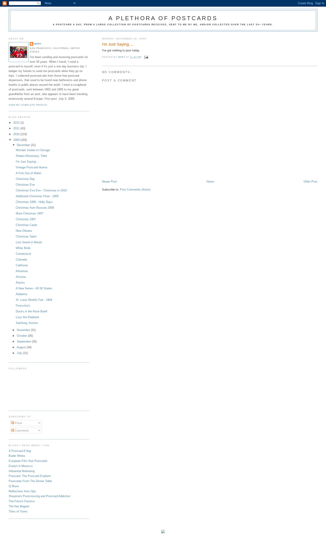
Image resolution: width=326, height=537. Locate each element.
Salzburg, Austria (27, 323)
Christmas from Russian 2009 (35, 207)
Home (210, 181)
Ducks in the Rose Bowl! (31, 311)
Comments (21, 430)
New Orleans (24, 230)
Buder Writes (17, 455)
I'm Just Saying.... (27, 161)
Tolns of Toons (18, 511)
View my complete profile (28, 105)
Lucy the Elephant (27, 317)
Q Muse (14, 486)
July (20, 353)
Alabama (21, 294)
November (24, 330)
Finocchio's (23, 305)
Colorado (21, 259)
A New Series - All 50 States (34, 288)
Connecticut (23, 253)
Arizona (21, 276)
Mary (37, 44)
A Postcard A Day (20, 451)
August (22, 347)
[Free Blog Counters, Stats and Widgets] (163, 532)
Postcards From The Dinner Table (30, 481)
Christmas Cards (26, 225)
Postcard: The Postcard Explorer (30, 476)
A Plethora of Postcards (163, 18)
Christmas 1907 (26, 219)
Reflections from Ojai (22, 491)
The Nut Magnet (19, 506)
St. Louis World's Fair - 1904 (34, 300)
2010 (16, 134)
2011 (16, 128)
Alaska (20, 282)
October (22, 335)
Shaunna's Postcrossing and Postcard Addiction (39, 496)
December (24, 145)
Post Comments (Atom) (135, 189)
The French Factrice (22, 501)
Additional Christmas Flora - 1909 (37, 196)
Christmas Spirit (26, 236)
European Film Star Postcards (28, 461)
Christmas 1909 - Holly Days (34, 202)
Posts (18, 423)
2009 (16, 140)
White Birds (23, 248)
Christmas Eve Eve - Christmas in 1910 (41, 190)
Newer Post (109, 181)
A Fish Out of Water (28, 173)
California (22, 265)
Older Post (310, 181)
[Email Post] (146, 57)
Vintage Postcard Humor (31, 167)
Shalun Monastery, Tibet (31, 156)
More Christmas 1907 (29, 213)
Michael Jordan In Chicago (33, 150)
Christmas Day (25, 179)
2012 (16, 122)
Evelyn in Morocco (21, 466)
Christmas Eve (25, 184)
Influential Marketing (22, 471)
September (24, 341)
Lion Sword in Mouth (29, 242)
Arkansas (22, 271)
